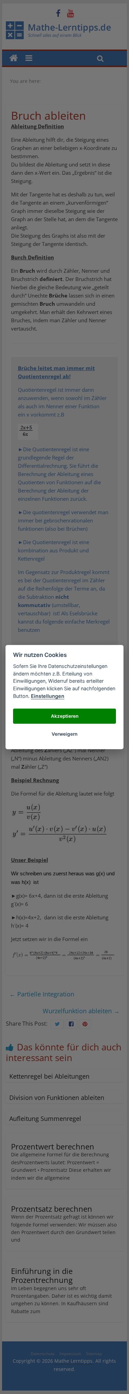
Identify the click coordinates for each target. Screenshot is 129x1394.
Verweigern (64, 734)
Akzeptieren (64, 716)
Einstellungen (47, 696)
